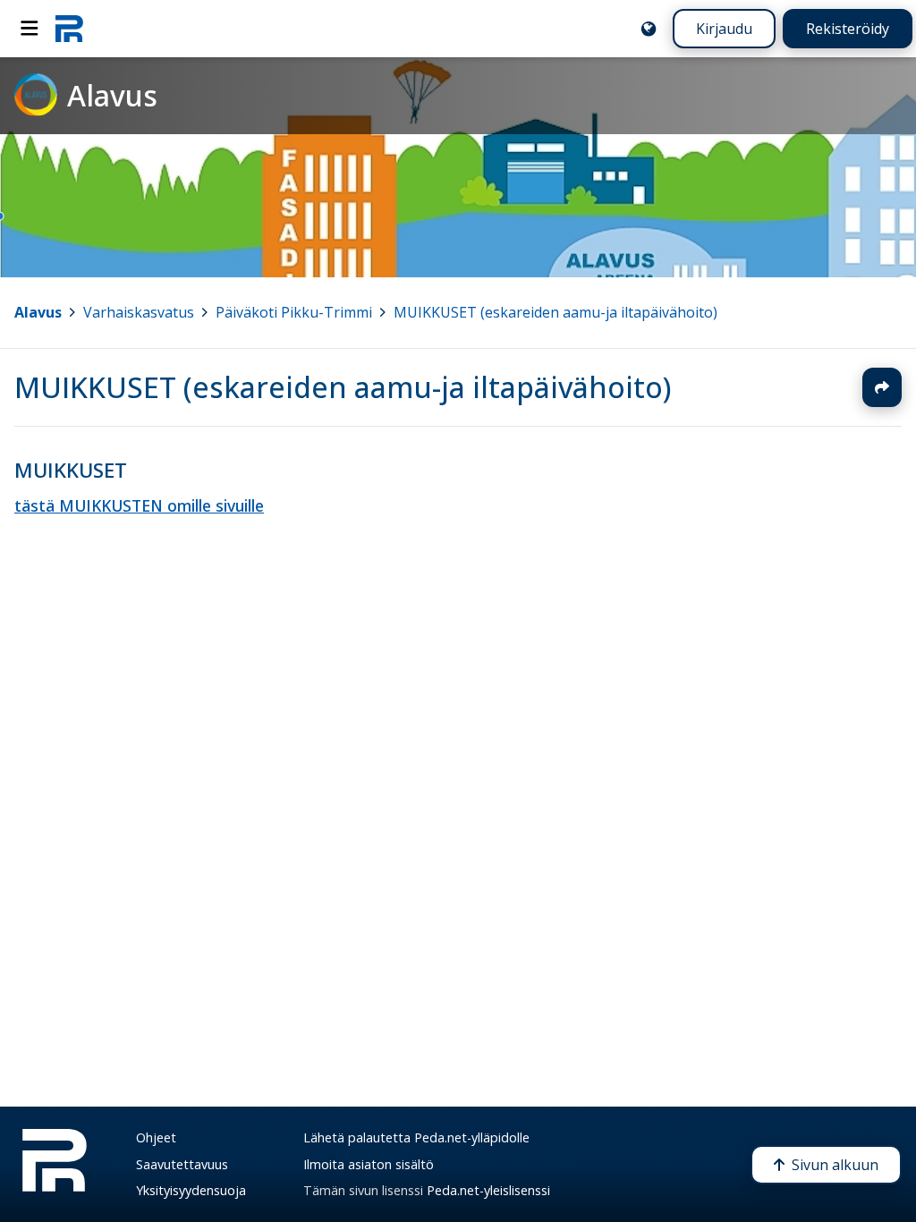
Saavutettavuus (182, 1164)
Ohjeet (156, 1137)
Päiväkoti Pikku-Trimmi (294, 312)
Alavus (38, 312)
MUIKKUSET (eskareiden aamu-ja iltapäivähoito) (555, 312)
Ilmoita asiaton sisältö (368, 1164)
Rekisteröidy (847, 28)
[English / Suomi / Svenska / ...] (649, 29)
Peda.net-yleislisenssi (488, 1190)
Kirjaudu (724, 28)
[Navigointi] (29, 28)
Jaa (882, 387)
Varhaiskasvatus (138, 312)
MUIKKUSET (70, 470)
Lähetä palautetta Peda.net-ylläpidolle (416, 1137)
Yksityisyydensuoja (191, 1190)
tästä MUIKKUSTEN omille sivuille (139, 505)
